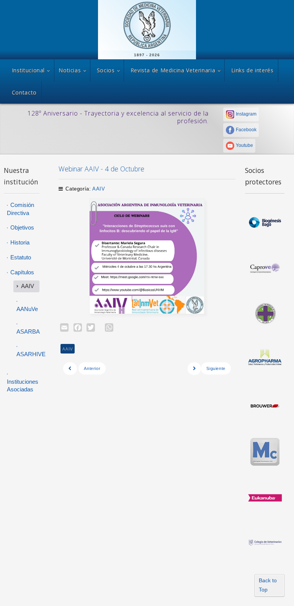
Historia (19, 242)
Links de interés (252, 70)
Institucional (28, 70)
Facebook (245, 129)
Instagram (245, 114)
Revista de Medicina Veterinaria (173, 70)
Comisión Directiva (20, 209)
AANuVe (27, 309)
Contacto (24, 92)
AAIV (98, 189)
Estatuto (20, 257)
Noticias (70, 70)
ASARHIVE (27, 354)
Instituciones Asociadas (22, 385)
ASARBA (27, 331)
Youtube (244, 145)
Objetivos (21, 227)
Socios (106, 70)
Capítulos (21, 272)
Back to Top (268, 585)
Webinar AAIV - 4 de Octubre (101, 168)
